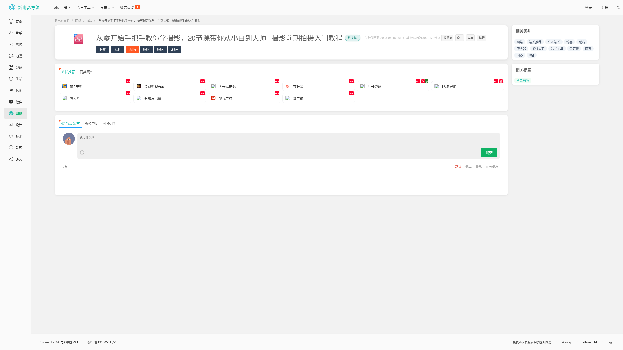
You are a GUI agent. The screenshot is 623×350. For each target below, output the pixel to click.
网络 (78, 20)
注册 (605, 7)
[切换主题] (618, 7)
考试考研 (538, 48)
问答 (520, 55)
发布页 (105, 7)
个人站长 (554, 41)
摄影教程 (523, 80)
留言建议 (129, 7)
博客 (569, 41)
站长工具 (557, 48)
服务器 (521, 48)
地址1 (132, 49)
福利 (117, 49)
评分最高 (492, 166)
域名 (582, 41)
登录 (588, 7)
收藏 (448, 38)
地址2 (146, 49)
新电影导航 (62, 20)
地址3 (161, 49)
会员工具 (84, 7)
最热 (479, 166)
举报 (482, 38)
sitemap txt (590, 342)
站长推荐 (535, 41)
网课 (588, 48)
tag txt (611, 342)
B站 (89, 20)
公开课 (574, 48)
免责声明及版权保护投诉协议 (532, 342)
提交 (489, 152)
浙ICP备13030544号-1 (102, 342)
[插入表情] (82, 152)
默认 (458, 166)
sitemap (567, 342)
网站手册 (60, 7)
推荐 (103, 49)
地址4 (175, 49)
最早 (469, 166)
